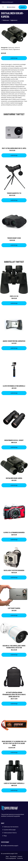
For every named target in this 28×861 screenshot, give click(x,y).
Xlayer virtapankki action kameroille (14, 386)
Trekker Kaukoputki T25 (14, 193)
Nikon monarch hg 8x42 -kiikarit (14, 440)
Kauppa (23, 7)
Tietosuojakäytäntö (10, 858)
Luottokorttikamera (14, 608)
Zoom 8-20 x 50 (14, 296)
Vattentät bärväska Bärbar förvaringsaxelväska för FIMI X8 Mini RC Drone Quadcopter (14, 694)
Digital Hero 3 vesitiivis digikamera (14, 570)
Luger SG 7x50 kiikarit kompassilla (14, 783)
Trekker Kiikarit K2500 (14, 238)
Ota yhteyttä (13, 856)
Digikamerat (14, 20)
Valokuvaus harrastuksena (11, 827)
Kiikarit (10, 49)
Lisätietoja (14, 58)
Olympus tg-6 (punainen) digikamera (14, 532)
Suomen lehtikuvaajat (10, 829)
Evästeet (20, 856)
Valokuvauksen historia (10, 832)
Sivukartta (20, 858)
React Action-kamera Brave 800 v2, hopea (14, 148)
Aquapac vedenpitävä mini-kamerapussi (14, 341)
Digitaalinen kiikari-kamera (14, 478)
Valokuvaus (6, 20)
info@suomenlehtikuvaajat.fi (7, 2)
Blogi (5, 836)
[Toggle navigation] (3, 7)
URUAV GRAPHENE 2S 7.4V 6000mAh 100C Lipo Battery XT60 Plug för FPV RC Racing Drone (14, 743)
